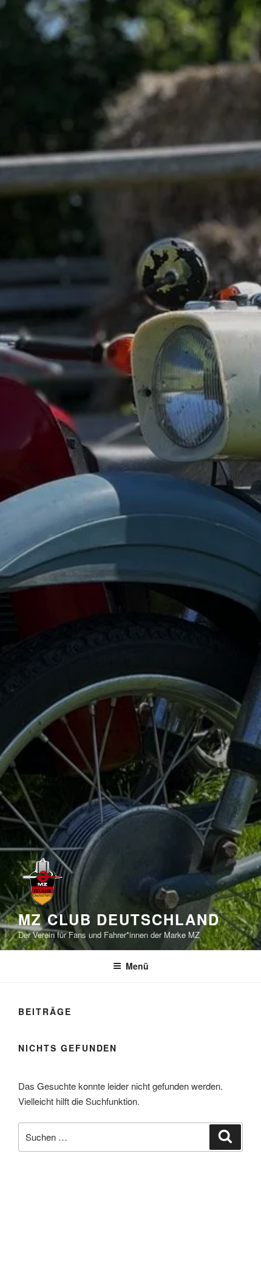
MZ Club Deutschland (118, 919)
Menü (137, 966)
